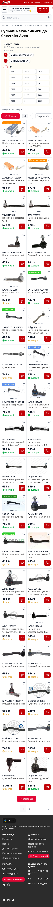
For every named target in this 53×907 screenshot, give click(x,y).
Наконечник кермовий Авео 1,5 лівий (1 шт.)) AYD (37, 443)
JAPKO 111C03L (35, 626)
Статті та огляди (10, 858)
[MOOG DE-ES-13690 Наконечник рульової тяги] (13, 241)
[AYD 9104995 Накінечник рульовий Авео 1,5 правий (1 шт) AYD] (13, 428)
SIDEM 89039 (34, 738)
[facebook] (3, 899)
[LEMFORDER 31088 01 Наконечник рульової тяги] (13, 391)
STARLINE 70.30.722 (12, 663)
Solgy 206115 (34, 327)
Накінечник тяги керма (10, 294)
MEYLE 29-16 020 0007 (13, 140)
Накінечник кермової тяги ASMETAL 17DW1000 (38, 144)
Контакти (48, 2)
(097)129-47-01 (12, 874)
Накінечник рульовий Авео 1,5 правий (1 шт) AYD (13, 443)
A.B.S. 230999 (9, 589)
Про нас (6, 843)
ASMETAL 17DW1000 (38, 140)
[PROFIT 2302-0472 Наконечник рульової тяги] (13, 540)
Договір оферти (10, 848)
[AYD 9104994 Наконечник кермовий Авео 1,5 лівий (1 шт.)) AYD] (39, 428)
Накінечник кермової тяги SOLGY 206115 (38, 331)
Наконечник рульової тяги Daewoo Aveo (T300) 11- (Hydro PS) (13, 593)
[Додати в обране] (23, 122)
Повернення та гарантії (36, 845)
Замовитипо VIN (43, 9)
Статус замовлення (38, 851)
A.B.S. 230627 (9, 626)
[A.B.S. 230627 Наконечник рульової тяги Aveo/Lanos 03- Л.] (13, 615)
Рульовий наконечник (39, 255)
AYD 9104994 (34, 439)
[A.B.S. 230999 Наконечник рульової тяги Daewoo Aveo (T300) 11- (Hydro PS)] (13, 578)
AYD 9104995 (8, 439)
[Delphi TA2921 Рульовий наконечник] (39, 503)
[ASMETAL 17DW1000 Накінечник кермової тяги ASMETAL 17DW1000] (39, 129)
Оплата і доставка (37, 839)
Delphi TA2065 (9, 476)
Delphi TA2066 (35, 476)
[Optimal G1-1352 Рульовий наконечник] (39, 690)
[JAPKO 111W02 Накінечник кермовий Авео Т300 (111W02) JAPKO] (39, 391)
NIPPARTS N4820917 (12, 701)
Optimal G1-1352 (36, 701)
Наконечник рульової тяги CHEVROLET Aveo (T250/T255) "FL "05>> (13, 481)
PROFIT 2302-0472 (11, 551)
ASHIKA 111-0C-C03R (38, 551)
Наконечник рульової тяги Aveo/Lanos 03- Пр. (39, 593)
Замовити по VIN (40, 856)
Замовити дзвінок (15, 879)
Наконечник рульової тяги (13, 256)
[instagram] (8, 899)
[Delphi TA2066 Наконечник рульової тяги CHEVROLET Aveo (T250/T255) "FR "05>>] (39, 466)
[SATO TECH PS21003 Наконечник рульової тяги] (13, 316)
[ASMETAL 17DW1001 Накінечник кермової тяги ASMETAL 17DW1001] (13, 167)
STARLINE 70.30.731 (12, 364)
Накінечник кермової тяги (13, 144)
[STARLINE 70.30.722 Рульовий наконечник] (13, 653)
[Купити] (22, 152)
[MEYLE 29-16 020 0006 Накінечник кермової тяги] (39, 167)
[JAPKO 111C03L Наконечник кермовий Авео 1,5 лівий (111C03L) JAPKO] (39, 615)
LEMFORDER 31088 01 (13, 402)
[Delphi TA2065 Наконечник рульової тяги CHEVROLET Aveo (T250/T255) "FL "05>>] (13, 466)
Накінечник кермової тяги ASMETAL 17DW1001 (13, 182)
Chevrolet (18, 25)
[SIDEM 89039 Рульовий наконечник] (39, 727)
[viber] (8, 884)
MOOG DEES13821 (37, 252)
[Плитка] (25, 116)
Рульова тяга (8, 367)
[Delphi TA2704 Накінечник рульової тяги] (39, 765)
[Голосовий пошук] (49, 18)
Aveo (29, 25)
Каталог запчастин (12, 853)
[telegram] (3, 884)
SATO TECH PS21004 (38, 290)
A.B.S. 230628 (34, 589)
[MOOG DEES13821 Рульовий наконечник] (39, 241)
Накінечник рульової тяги (13, 518)
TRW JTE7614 (8, 215)
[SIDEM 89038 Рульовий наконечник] (39, 653)
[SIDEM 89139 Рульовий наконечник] (13, 765)
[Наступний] (23, 129)
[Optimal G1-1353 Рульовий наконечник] (13, 727)
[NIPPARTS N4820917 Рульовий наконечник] (13, 690)
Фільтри (12, 116)
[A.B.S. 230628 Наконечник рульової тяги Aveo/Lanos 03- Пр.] (39, 578)
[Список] (30, 116)
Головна (6, 25)
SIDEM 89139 (8, 775)
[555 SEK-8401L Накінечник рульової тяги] (13, 503)
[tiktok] (13, 899)
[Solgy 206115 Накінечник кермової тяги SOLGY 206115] (39, 316)
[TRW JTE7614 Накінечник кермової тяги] (13, 204)
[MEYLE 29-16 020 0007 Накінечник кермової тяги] (13, 129)
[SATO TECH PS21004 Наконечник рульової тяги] (39, 279)
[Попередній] (4, 129)
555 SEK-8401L (9, 514)
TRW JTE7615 (34, 215)
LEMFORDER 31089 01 (38, 364)
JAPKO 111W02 (35, 402)
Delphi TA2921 (35, 514)
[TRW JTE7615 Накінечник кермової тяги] (39, 204)
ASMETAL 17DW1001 (12, 177)
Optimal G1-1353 (10, 738)
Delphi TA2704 (35, 775)
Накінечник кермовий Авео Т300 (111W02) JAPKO (39, 406)
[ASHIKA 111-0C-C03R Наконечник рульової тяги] (39, 540)
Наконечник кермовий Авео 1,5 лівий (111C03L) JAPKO (39, 630)
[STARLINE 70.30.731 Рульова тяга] (13, 354)
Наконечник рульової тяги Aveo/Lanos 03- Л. (13, 630)
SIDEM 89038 (34, 663)
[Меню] (4, 9)
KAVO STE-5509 (10, 290)
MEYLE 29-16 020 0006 (39, 177)
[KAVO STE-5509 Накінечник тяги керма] (13, 279)
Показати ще (26, 798)
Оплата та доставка (31, 2)
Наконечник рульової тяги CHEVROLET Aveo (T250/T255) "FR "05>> (39, 481)
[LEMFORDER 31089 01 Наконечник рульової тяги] (39, 354)
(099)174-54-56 (12, 868)
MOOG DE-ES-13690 (12, 252)
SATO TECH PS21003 (12, 327)
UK (9, 820)
